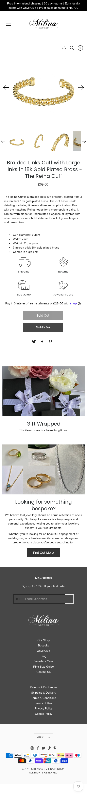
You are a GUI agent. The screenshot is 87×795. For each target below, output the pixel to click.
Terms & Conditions (43, 697)
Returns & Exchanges (43, 687)
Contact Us (43, 671)
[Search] (72, 48)
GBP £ (40, 737)
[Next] (81, 88)
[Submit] (69, 599)
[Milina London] (43, 23)
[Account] (64, 48)
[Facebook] (42, 341)
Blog (43, 656)
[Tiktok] (49, 748)
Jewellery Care (43, 661)
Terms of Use (43, 703)
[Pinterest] (51, 341)
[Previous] (6, 88)
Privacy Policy (43, 708)
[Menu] (8, 24)
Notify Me (43, 327)
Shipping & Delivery (43, 692)
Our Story (43, 640)
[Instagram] (32, 748)
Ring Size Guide (43, 666)
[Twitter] (34, 341)
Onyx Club (43, 650)
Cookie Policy (43, 713)
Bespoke (43, 645)
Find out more (43, 553)
